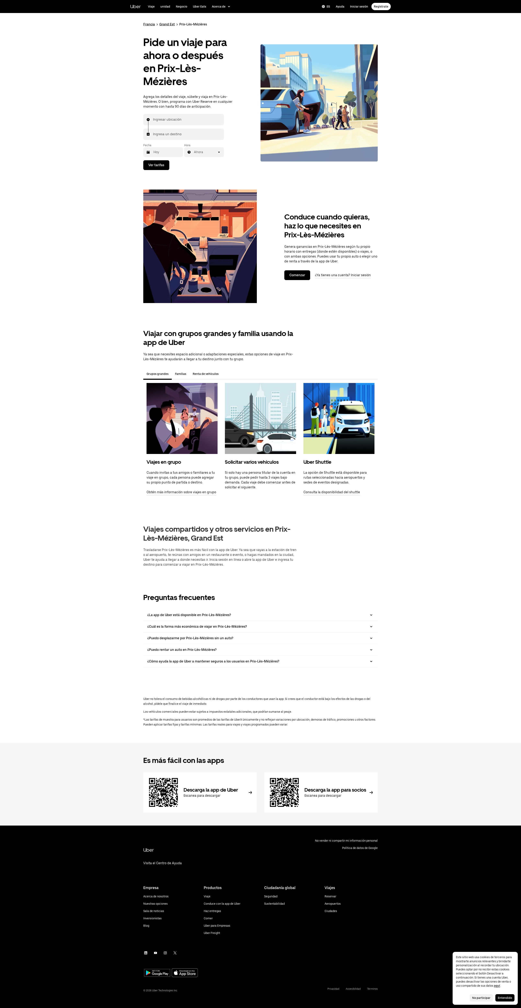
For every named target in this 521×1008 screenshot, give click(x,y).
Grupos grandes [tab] (158, 373)
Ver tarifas (156, 165)
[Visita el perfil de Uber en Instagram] (165, 953)
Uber (135, 6)
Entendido (505, 997)
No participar (481, 997)
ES (328, 6)
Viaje (151, 6)
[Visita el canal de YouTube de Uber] (155, 953)
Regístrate (381, 6)
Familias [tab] (180, 373)
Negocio (181, 6)
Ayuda (340, 6)
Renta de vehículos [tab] (206, 373)
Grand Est (167, 24)
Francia (149, 24)
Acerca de (218, 6)
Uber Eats (199, 6)
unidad (165, 6)
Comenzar (297, 275)
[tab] (225, 374)
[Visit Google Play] (157, 973)
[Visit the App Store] (185, 973)
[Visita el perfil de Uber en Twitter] (175, 953)
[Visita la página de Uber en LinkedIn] (146, 953)
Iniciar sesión (359, 6)
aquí (497, 985)
